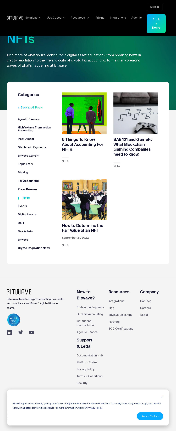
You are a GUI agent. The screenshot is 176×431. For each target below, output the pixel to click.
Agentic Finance (28, 119)
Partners (114, 322)
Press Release (27, 189)
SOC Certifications (120, 329)
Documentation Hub (90, 355)
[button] (33, 17)
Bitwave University (120, 315)
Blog (111, 308)
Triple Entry (25, 164)
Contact (145, 301)
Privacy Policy (94, 407)
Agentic (136, 18)
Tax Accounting (28, 181)
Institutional (26, 139)
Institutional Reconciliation (86, 323)
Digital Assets (27, 214)
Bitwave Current (28, 156)
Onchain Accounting (90, 314)
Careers (145, 308)
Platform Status (87, 362)
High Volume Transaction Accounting (34, 129)
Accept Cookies (150, 416)
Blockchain (25, 231)
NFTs (26, 198)
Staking (23, 172)
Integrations (118, 18)
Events (22, 206)
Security (82, 383)
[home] (15, 18)
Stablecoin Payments (32, 147)
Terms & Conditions (89, 376)
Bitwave (23, 240)
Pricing (100, 18)
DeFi (21, 223)
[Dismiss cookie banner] (162, 397)
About (144, 315)
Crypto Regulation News (34, 248)
